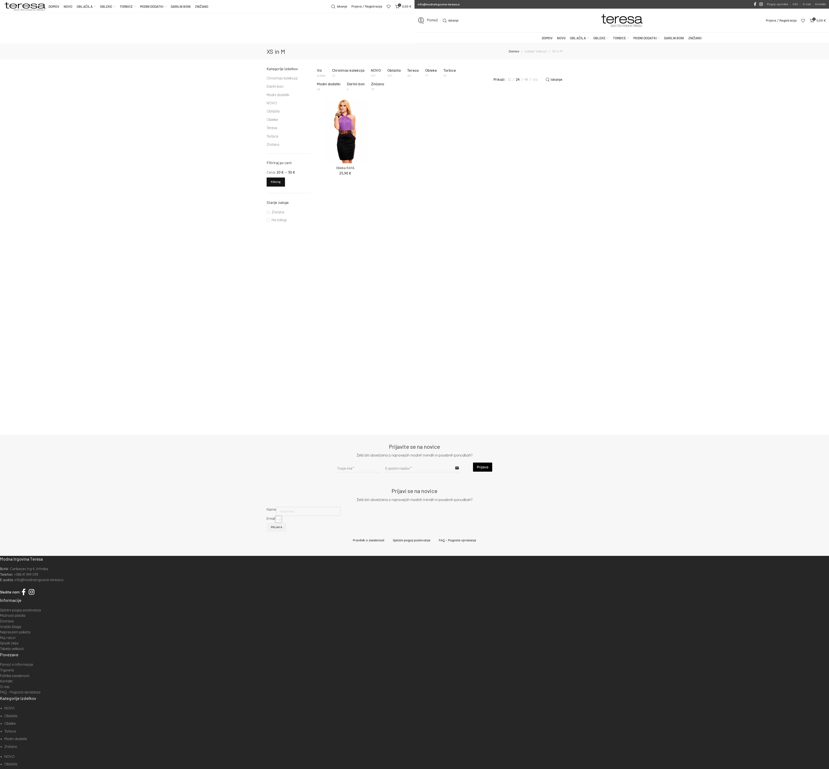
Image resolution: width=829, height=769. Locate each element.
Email (271, 518)
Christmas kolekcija (282, 78)
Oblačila (273, 111)
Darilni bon (275, 86)
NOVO (272, 103)
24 (518, 80)
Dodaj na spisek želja (370, 107)
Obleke (272, 119)
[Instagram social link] (761, 4)
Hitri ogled (370, 116)
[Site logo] (24, 6)
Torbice (272, 136)
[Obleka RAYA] (345, 131)
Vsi (535, 80)
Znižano (273, 144)
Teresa (272, 128)
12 (509, 80)
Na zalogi (279, 220)
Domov (514, 51)
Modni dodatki (278, 95)
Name (271, 509)
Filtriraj (276, 182)
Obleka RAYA (345, 168)
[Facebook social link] (755, 4)
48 (526, 80)
